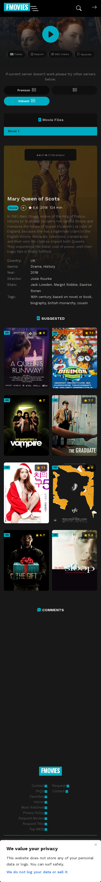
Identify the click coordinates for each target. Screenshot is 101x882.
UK (33, 261)
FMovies (17, 7)
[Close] (95, 844)
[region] (50, 861)
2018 (34, 272)
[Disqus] (50, 684)
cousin (82, 303)
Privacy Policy (33, 813)
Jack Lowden (41, 285)
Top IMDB (36, 829)
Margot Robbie (66, 285)
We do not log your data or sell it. (37, 872)
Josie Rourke (41, 279)
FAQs (40, 791)
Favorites (37, 796)
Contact (38, 786)
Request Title (33, 824)
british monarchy (61, 303)
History (49, 266)
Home (39, 802)
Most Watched (32, 807)
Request (59, 786)
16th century (41, 297)
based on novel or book (72, 297)
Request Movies (31, 818)
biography (38, 303)
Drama (36, 266)
